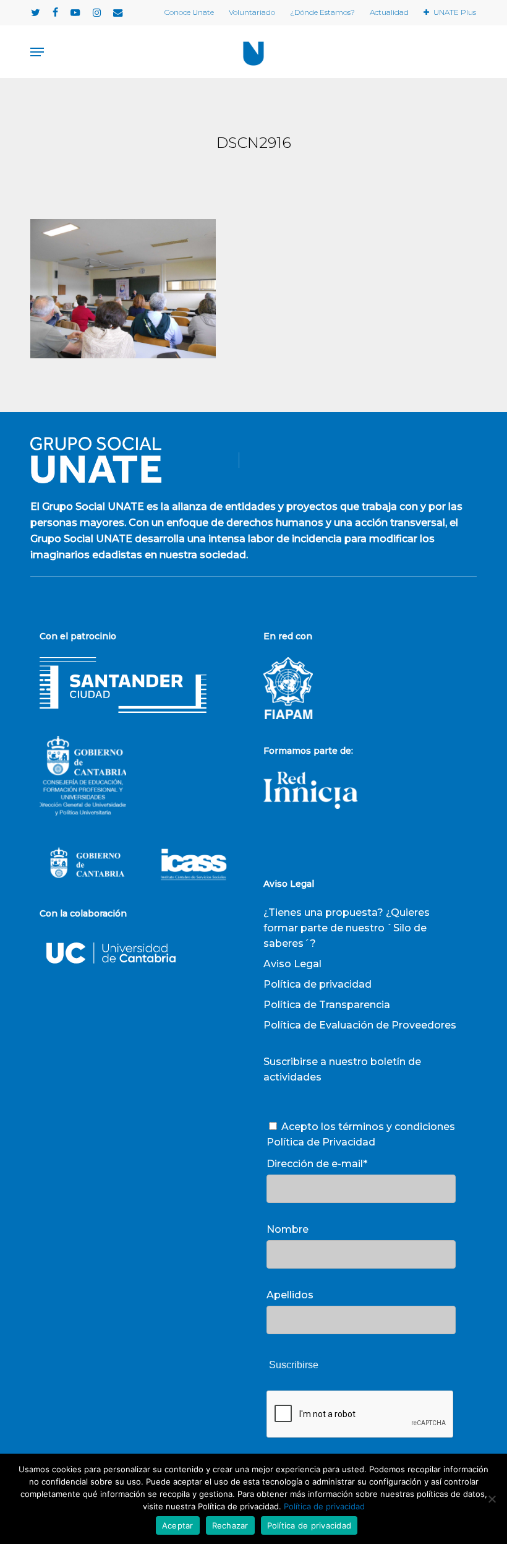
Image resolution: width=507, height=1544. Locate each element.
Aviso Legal (292, 964)
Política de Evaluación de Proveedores (359, 1025)
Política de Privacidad (320, 1142)
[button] (37, 52)
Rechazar (230, 1525)
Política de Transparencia (326, 1005)
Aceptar (178, 1525)
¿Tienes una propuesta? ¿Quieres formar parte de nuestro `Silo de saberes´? (346, 928)
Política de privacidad (317, 984)
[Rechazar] (491, 1499)
